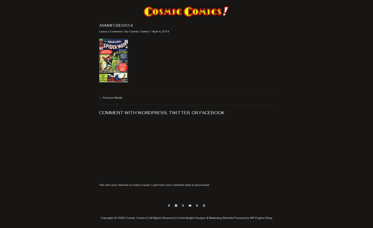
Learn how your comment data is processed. (180, 185)
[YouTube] (190, 205)
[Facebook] (169, 205)
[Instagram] (176, 205)
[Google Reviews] (204, 205)
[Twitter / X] (183, 205)
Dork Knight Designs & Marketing (200, 218)
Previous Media (110, 97)
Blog (269, 218)
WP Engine (257, 218)
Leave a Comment (111, 31)
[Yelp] (197, 205)
